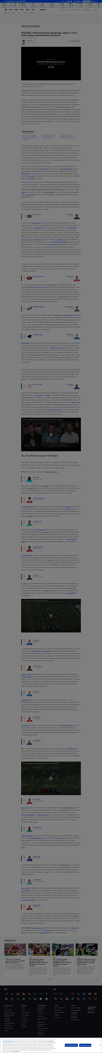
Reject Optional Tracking (71, 1045)
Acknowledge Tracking (85, 1045)
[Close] (99, 1045)
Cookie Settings (15, 1051)
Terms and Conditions (7, 1041)
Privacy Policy (50, 1041)
